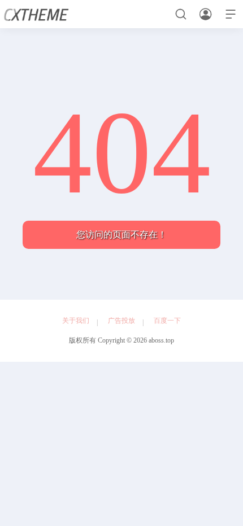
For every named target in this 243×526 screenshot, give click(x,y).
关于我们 (75, 321)
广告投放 (121, 321)
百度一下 (167, 321)
